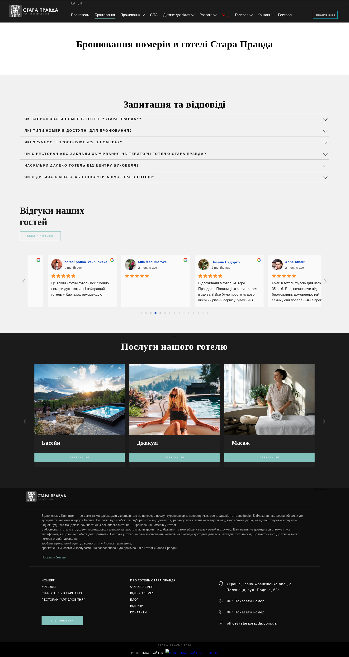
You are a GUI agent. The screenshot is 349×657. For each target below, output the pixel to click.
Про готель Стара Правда (152, 580)
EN (79, 3)
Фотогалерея (142, 587)
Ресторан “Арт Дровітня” (63, 599)
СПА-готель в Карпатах (62, 593)
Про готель (80, 15)
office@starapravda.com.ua (252, 623)
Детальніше (80, 457)
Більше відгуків (40, 236)
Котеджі (49, 587)
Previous (25, 421)
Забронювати (62, 620)
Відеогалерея (142, 593)
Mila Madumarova (133, 261)
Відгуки (137, 606)
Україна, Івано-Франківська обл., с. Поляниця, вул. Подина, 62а (259, 587)
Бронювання (105, 15)
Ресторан (285, 15)
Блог (134, 599)
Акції (225, 15)
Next (324, 421)
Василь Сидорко (206, 261)
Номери (49, 580)
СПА (154, 15)
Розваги (206, 15)
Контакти (265, 15)
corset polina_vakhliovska (66, 261)
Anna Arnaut (276, 261)
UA (73, 3)
